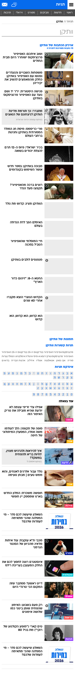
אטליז (39, 360)
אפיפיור (58, 352)
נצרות (5, 356)
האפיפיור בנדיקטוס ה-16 (41, 352)
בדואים (5, 360)
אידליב (30, 360)
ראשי (70, 12)
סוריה (70, 360)
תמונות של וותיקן (61, 339)
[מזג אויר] (14, 4)
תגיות (60, 4)
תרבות (7, 12)
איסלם (21, 356)
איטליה (29, 356)
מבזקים (44, 12)
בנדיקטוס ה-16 (19, 352)
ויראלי (19, 12)
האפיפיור (6, 352)
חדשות (58, 12)
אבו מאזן (60, 360)
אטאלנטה (49, 360)
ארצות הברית (18, 360)
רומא (43, 356)
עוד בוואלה (66, 401)
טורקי (49, 356)
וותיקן (59, 21)
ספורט (31, 12)
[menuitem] (57, 13)
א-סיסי (36, 356)
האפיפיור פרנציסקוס (62, 356)
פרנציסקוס (67, 352)
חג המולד (13, 356)
